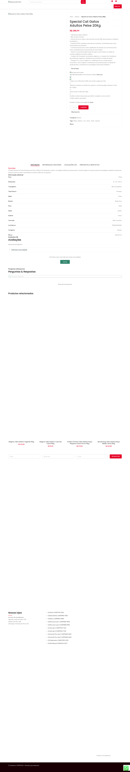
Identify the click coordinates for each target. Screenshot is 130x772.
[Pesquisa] (83, 2)
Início (71, 16)
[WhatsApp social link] (77, 124)
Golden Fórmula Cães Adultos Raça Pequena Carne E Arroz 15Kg (79, 443)
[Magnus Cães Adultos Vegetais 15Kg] (21, 368)
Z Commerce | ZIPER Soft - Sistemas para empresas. (23, 765)
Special (97, 121)
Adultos (80, 121)
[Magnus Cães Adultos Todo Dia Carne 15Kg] (50, 368)
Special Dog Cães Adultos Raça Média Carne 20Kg (109, 443)
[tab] (35, 165)
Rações (77, 16)
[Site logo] (14, 2)
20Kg (75, 121)
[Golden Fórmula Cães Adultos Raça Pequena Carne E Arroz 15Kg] (79, 368)
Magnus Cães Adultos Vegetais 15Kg (21, 442)
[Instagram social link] (120, 767)
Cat (84, 121)
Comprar (83, 107)
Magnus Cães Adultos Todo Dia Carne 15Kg (50, 443)
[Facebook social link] (75, 124)
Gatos (88, 121)
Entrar (65, 262)
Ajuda (91, 102)
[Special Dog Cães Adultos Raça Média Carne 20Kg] (109, 368)
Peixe (92, 121)
